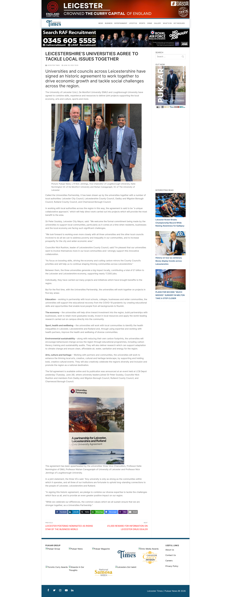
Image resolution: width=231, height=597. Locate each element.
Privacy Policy (171, 566)
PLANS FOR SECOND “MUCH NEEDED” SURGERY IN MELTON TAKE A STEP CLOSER (170, 295)
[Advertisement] (170, 149)
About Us (169, 550)
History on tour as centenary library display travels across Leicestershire (168, 261)
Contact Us (170, 555)
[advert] (115, 17)
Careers (169, 560)
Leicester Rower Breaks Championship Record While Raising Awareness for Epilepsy (169, 222)
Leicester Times (53, 65)
